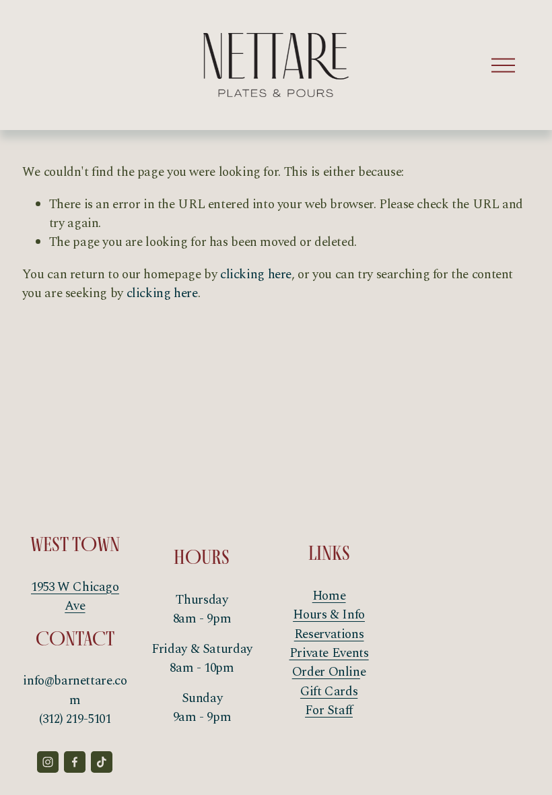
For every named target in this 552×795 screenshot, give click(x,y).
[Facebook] (74, 762)
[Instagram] (48, 762)
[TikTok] (101, 762)
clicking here (255, 274)
